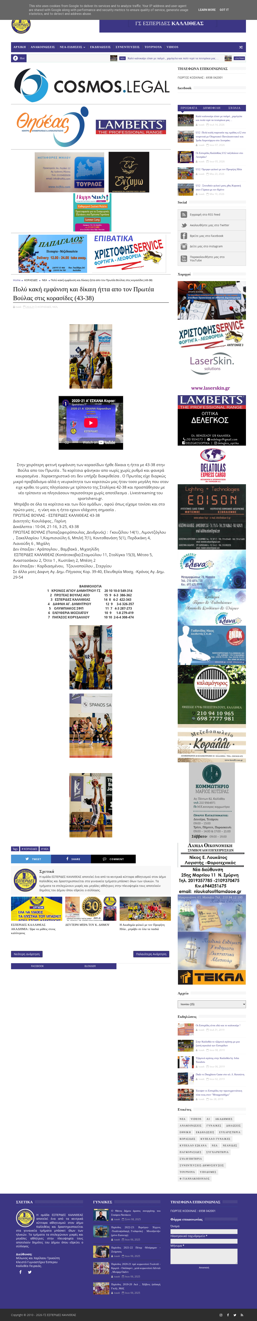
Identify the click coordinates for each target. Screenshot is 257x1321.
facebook (37, 966)
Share (75, 859)
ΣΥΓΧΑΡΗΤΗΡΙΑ (217, 1152)
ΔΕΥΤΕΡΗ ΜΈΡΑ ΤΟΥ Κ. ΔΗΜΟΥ (87, 924)
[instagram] (221, 1315)
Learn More (207, 9)
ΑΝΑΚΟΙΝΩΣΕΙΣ (43, 47)
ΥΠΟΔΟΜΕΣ (208, 1172)
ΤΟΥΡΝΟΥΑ (153, 47)
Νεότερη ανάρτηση (27, 954)
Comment (117, 859)
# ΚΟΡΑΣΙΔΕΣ (29, 849)
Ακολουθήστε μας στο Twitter (209, 225)
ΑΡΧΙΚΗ (19, 47)
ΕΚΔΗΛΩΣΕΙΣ (100, 47)
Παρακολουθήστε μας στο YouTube (207, 258)
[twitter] (30, 1272)
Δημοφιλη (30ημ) (212, 108)
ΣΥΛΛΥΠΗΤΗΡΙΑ (191, 1158)
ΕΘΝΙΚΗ (185, 1132)
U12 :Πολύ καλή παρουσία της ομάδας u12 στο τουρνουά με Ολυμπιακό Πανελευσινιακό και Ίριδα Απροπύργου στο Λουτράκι (221, 136)
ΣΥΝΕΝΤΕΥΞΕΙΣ (128, 47)
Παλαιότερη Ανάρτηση (151, 954)
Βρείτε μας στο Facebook (206, 236)
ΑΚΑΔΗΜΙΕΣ (224, 1119)
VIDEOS (172, 47)
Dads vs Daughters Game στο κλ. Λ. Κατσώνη (220, 1074)
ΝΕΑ (44, 280)
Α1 (208, 1119)
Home (16, 280)
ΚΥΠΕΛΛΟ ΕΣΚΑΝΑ (193, 1145)
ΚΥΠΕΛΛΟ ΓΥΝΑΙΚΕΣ (215, 1139)
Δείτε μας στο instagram (206, 246)
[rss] (242, 1315)
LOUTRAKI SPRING (194, 58)
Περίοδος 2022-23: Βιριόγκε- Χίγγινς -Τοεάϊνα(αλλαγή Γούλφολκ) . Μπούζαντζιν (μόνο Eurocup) (135, 1231)
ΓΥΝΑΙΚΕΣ (214, 1125)
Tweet (36, 859)
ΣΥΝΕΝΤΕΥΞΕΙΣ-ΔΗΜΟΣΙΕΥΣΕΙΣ (202, 1165)
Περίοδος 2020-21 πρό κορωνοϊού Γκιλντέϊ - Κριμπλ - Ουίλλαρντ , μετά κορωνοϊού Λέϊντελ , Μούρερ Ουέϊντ (135, 1268)
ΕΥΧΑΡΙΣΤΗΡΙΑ (230, 1132)
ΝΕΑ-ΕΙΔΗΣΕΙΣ (71, 47)
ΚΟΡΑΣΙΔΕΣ (31, 280)
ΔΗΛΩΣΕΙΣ (233, 1125)
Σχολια (234, 107)
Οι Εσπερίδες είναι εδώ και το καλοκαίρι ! (218, 1025)
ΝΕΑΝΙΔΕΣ (230, 1145)
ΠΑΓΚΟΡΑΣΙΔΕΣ (190, 1152)
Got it (224, 9)
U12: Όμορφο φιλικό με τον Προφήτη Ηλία (219, 169)
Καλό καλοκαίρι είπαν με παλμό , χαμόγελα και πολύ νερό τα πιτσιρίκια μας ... (124, 58)
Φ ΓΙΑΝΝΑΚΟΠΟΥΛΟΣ (195, 1178)
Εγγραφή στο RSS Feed (205, 214)
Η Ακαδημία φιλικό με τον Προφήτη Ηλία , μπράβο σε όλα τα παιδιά (142, 926)
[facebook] (20, 1272)
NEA (73, 58)
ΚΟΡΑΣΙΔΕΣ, (45, 307)
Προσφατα (189, 107)
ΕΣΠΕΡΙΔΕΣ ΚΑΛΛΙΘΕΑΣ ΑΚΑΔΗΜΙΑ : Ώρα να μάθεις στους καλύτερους (33, 929)
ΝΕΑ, (55, 307)
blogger (90, 966)
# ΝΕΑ (44, 849)
